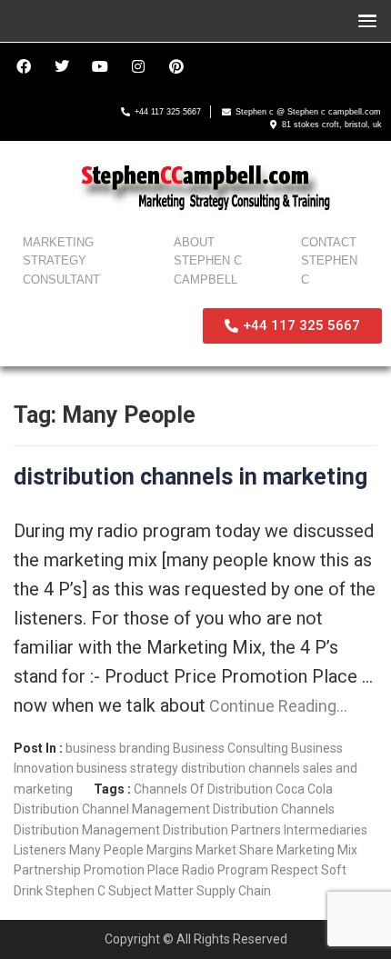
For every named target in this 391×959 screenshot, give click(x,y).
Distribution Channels (274, 809)
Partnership (47, 870)
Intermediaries (325, 830)
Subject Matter (151, 891)
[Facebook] (23, 66)
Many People (106, 850)
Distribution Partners (222, 830)
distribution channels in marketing (190, 477)
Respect (294, 870)
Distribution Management (87, 830)
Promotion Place (131, 870)
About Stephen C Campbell (208, 261)
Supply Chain (233, 891)
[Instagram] (138, 66)
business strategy (127, 768)
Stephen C (75, 891)
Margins (169, 850)
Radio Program (225, 870)
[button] (363, 20)
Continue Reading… (276, 705)
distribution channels (240, 768)
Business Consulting (230, 748)
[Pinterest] (176, 66)
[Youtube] (100, 66)
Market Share (235, 850)
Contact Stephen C (329, 261)
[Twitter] (61, 66)
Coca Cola (304, 789)
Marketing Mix (316, 850)
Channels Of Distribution (203, 789)
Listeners (40, 850)
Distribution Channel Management (112, 809)
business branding (117, 748)
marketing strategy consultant (61, 261)
